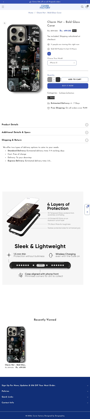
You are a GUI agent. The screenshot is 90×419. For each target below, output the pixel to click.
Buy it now (67, 86)
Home (30, 13)
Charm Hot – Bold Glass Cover (15, 365)
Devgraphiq (59, 416)
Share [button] (52, 98)
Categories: (52, 93)
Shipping (64, 36)
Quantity (50, 75)
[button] (86, 2)
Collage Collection (66, 93)
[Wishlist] (49, 53)
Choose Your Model (55, 58)
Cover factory (38, 416)
